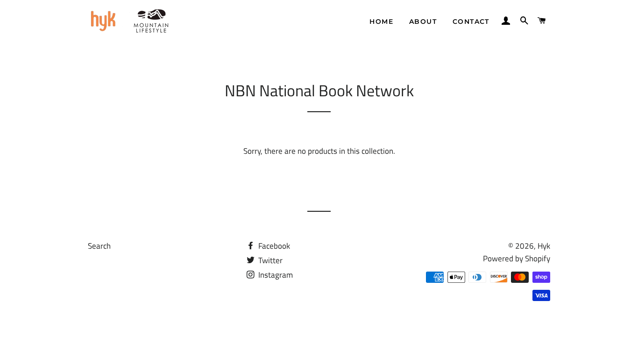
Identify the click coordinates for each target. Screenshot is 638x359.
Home (381, 21)
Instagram (274, 275)
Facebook (273, 246)
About (423, 21)
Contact (471, 21)
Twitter (269, 260)
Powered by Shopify (516, 258)
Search (99, 246)
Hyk (544, 246)
